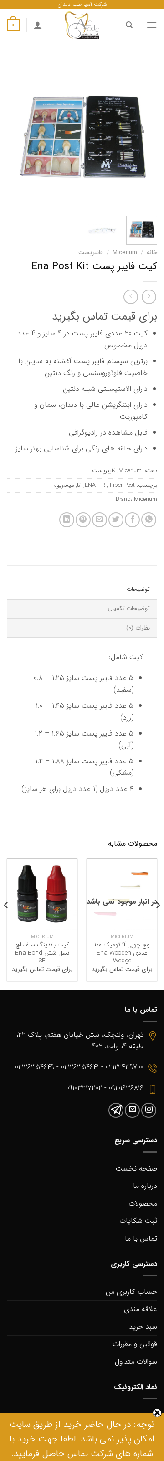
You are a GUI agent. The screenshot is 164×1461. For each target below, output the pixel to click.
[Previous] (142, 134)
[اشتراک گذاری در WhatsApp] (148, 519)
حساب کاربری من (131, 1291)
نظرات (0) (138, 628)
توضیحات (138, 589)
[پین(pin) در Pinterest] (83, 519)
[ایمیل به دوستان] (99, 519)
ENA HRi (96, 485)
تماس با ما (141, 1238)
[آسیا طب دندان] (82, 25)
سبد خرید (143, 1326)
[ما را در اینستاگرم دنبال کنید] (148, 1110)
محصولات (142, 1203)
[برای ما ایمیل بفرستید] (132, 1110)
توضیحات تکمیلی (129, 608)
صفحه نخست (136, 1168)
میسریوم (63, 485)
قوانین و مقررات (135, 1344)
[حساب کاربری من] (37, 25)
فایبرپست (90, 252)
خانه (152, 252)
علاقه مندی (140, 1309)
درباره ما (145, 1185)
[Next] (14, 134)
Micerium (125, 252)
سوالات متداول (136, 1361)
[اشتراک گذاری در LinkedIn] (66, 519)
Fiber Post (122, 485)
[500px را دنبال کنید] (115, 1110)
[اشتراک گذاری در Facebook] (132, 519)
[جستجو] (128, 25)
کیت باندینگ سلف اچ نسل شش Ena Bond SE (42, 953)
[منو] (151, 25)
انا (79, 485)
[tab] (82, 589)
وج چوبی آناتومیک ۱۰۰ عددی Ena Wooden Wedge (121, 953)
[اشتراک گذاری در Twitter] (115, 519)
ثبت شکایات (138, 1220)
